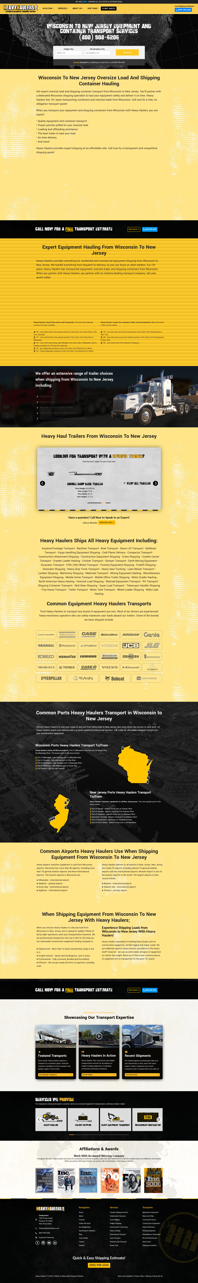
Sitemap (148, 1276)
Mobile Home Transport (79, 577)
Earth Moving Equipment (142, 561)
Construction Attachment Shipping (59, 557)
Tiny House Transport (53, 590)
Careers (81, 1242)
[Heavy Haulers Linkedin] (55, 1243)
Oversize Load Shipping (90, 581)
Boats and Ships (148, 1216)
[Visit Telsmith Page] (152, 667)
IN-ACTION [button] (47, 8)
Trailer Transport (78, 590)
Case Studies (83, 1238)
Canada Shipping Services (119, 1212)
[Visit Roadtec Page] (152, 656)
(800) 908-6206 (184, 9)
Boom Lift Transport (131, 548)
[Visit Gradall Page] (46, 645)
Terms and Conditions (125, 1276)
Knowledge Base (85, 1227)
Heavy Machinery (149, 1227)
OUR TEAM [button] (92, 8)
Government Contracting (119, 1227)
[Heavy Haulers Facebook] (37, 1243)
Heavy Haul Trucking (113, 569)
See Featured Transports (48, 1075)
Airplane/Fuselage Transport (58, 548)
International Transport (118, 1234)
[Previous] (42, 483)
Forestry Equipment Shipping (117, 565)
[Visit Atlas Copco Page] (67, 634)
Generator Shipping (54, 569)
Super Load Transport (111, 585)
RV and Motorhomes (150, 1238)
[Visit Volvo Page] (110, 667)
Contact (82, 1220)
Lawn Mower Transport (141, 569)
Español (81, 1245)
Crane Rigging (115, 1220)
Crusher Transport (92, 561)
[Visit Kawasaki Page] (131, 667)
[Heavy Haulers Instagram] (43, 1243)
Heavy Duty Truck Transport (83, 569)
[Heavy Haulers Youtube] (49, 1243)
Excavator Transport (52, 565)
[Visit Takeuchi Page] (46, 667)
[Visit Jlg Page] (152, 645)
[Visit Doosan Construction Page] (131, 634)
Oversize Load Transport (118, 1242)
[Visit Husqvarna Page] (67, 645)
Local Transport (115, 1238)
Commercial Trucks (149, 1220)
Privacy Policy (139, 1276)
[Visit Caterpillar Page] (51, 678)
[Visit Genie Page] (152, 634)
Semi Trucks (147, 1242)
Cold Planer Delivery (113, 552)
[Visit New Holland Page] (110, 656)
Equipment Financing (46, 1237)
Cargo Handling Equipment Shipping (79, 552)
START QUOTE (108, 8)
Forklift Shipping (146, 565)
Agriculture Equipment (150, 1212)
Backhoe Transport (88, 548)
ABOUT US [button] (77, 8)
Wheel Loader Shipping (130, 590)
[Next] (155, 483)
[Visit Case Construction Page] (88, 634)
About (81, 1216)
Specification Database (87, 1231)
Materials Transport (96, 573)
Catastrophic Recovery (118, 1216)
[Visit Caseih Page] (88, 667)
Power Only (114, 1245)
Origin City (68, 49)
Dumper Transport (115, 561)
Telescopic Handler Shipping (143, 585)
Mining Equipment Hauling (125, 573)
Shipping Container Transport (55, 585)
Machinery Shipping (71, 573)
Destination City (97, 49)
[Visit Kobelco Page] (46, 656)
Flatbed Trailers (46, 396)
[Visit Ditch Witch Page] (110, 634)
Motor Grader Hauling (144, 577)
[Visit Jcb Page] (131, 645)
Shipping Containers (150, 1245)
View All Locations (45, 1224)
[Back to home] (20, 8)
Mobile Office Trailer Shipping (112, 577)
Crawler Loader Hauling (66, 561)
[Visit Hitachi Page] (110, 645)
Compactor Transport (140, 552)
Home (81, 1212)
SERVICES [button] (62, 8)
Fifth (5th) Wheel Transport (82, 565)
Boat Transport (109, 548)
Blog (80, 1234)
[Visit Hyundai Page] (88, 645)
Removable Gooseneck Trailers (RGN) (56, 407)
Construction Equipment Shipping (100, 557)
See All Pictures (131, 1075)
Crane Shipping (131, 557)
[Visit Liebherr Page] (88, 656)
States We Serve (85, 1223)
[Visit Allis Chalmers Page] (46, 634)
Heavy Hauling (115, 1231)
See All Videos (87, 1075)
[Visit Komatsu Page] (67, 656)
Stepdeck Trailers (47, 402)
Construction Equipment (151, 1223)
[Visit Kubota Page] (83, 678)
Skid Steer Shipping (85, 585)
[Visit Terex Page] (67, 667)
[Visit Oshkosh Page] (131, 656)
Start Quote (133, 229)
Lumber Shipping (48, 573)
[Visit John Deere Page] (146, 678)
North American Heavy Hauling (56, 581)
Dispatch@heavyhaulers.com (49, 1228)
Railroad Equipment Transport (123, 581)
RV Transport (150, 581)
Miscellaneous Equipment (152, 1234)
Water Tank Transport (102, 590)
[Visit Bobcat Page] (115, 678)
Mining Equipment (149, 1231)
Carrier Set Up (158, 1276)
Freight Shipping (115, 1223)
